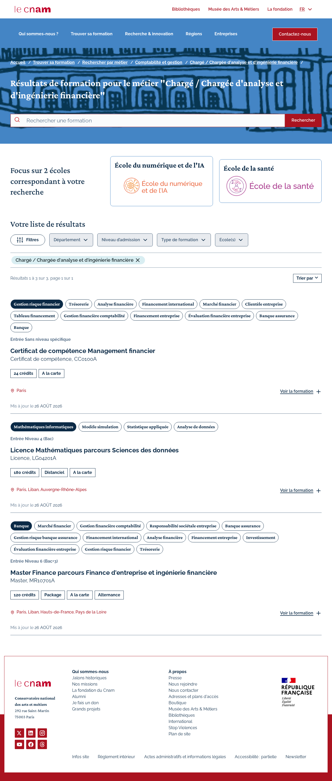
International (180, 721)
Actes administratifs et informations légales (185, 756)
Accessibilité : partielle (255, 756)
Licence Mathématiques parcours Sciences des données (94, 450)
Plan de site (179, 733)
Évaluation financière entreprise (219, 315)
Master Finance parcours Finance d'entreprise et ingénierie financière (113, 572)
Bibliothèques (182, 715)
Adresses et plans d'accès (193, 696)
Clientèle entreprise (264, 304)
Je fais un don (85, 702)
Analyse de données (196, 426)
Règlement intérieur (116, 756)
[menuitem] (186, 9)
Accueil (17, 62)
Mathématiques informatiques (43, 426)
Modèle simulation (100, 426)
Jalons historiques (89, 677)
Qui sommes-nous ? (38, 33)
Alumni (79, 696)
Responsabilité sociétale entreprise (183, 525)
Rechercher (303, 120)
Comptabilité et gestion (158, 62)
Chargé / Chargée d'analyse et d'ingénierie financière (244, 62)
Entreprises (226, 33)
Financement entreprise (156, 315)
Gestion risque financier (37, 304)
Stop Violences (183, 727)
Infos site (80, 756)
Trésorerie (79, 304)
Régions (194, 33)
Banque (21, 327)
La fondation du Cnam (93, 690)
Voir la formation (296, 391)
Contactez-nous (295, 34)
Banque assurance (277, 315)
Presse (175, 677)
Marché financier (219, 304)
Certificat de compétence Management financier (82, 351)
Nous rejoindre (183, 684)
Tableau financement (34, 315)
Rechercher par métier (105, 62)
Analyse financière (115, 304)
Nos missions (85, 684)
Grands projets (86, 709)
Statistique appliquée (147, 426)
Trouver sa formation (92, 33)
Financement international (168, 304)
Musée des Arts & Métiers (193, 709)
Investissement (260, 537)
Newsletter (296, 756)
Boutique (177, 702)
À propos (177, 671)
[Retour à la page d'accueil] (33, 9)
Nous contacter (183, 690)
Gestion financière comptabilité (94, 315)
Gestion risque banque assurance (45, 537)
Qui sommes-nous (90, 671)
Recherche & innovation (149, 33)
